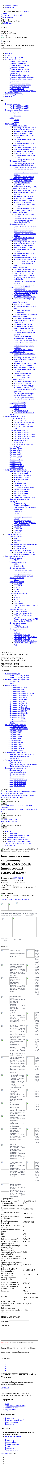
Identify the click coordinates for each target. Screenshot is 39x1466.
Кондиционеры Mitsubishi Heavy (21, 179)
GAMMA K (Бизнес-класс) (24, 422)
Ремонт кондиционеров (18, 63)
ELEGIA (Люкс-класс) (22, 424)
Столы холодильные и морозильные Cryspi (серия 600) (25, 636)
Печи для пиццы (20, 485)
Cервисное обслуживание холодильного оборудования (20, 84)
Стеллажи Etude (15, 458)
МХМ (16, 564)
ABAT (16, 560)
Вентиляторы (15, 112)
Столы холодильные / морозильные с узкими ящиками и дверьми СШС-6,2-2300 (17, 796)
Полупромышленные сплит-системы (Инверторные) (24, 394)
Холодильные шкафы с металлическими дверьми (23, 575)
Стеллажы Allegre (16, 460)
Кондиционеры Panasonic (19, 212)
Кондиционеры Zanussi (18, 267)
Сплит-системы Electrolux (23, 350)
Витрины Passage (16, 456)
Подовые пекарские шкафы (24, 487)
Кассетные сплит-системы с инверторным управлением (24, 327)
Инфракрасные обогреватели (20, 550)
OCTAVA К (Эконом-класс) (24, 420)
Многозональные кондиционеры (26, 187)
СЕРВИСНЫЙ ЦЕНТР (13, 59)
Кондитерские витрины (18, 418)
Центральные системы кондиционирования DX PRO (25, 296)
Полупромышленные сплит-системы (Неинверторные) (24, 398)
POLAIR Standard (20, 611)
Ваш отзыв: (5, 1326)
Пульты (12, 415)
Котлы (16, 481)
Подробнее (5, 1388)
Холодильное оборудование (15, 556)
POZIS (16, 589)
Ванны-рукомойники (22, 505)
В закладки (30, 887)
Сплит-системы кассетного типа (26, 291)
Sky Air (16, 409)
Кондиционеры (11, 124)
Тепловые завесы (16, 536)
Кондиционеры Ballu (17, 352)
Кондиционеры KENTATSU (20, 287)
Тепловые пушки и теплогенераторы (23, 544)
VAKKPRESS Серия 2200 (19, 108)
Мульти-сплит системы (22, 304)
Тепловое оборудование (14, 534)
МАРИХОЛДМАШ (21, 627)
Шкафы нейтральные (22, 525)
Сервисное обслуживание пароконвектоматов (19, 88)
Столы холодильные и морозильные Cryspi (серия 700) (25, 640)
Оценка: (4, 1348)
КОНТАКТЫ (10, 97)
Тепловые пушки (20, 546)
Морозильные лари (17, 582)
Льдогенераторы (16, 558)
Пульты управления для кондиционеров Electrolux (23, 337)
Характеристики (15, 899)
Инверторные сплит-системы (25, 128)
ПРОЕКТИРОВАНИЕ (13, 93)
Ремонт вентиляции (17, 67)
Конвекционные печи (22, 477)
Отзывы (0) (25, 899)
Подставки (18, 511)
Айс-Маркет (5, 1454)
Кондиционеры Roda (17, 224)
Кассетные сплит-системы (23, 131)
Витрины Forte (15, 452)
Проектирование (11, 1418)
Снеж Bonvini (19, 566)
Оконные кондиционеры (23, 210)
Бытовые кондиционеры (23, 181)
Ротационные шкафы (22, 489)
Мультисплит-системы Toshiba (25, 259)
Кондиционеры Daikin (18, 407)
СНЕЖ (16, 591)
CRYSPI (17, 595)
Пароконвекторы (20, 483)
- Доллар (10, 21)
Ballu (16, 538)
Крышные (17, 116)
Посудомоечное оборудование (25, 523)
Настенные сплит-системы (24, 143)
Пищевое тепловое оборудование (22, 472)
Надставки (18, 529)
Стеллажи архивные (21, 432)
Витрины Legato (16, 454)
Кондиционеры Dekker (18, 403)
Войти (26, 11)
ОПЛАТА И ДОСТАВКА (14, 57)
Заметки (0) (9, 7)
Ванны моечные (20, 503)
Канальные (18, 114)
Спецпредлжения (11, 1422)
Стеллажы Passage (16, 468)
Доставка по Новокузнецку (15, 1406)
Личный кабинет (11, 5)
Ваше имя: (5, 1322)
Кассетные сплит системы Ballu (25, 363)
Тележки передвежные (22, 521)
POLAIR (17, 588)
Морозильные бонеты (18, 562)
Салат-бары (18, 531)
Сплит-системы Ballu (22, 377)
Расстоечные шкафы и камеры (25, 497)
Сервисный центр (12, 1410)
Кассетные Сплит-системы (24, 271)
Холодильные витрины (18, 593)
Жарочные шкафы (20, 495)
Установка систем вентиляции (21, 69)
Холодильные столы (17, 629)
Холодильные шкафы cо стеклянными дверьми (23, 571)
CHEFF (16, 122)
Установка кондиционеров (19, 65)
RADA (16, 120)
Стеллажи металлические (19, 430)
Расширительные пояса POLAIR (26, 619)
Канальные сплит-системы (24, 130)
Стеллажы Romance (17, 466)
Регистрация (5, 13)
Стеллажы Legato (16, 464)
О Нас (7, 1446)
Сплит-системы (19, 289)
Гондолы (17, 532)
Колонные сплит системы (23, 198)
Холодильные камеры (18, 609)
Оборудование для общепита (16, 470)
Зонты (12, 118)
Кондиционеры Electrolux (19, 316)
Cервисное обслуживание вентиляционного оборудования (21, 76)
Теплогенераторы (20, 548)
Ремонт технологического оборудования (19, 72)
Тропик (16, 542)
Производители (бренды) (14, 1420)
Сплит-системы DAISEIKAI (24, 261)
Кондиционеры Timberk (18, 240)
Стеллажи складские (21, 438)
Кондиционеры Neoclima (19, 188)
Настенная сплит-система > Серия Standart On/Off (24, 221)
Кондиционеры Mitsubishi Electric (22, 165)
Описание (4, 899)
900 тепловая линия (21, 493)
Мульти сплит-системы (22, 202)
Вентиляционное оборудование (17, 110)
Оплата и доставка (12, 1444)
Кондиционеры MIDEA (18, 302)
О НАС (8, 55)
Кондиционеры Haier (17, 379)
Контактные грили (21, 479)
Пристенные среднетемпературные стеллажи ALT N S (26, 605)
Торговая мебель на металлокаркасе (21, 441)
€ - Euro (3, 21)
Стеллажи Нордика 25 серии (24, 434)
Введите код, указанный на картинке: (15, 1352)
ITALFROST (18, 586)
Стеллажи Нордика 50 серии (24, 436)
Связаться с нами (11, 1408)
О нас (7, 1404)
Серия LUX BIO (20, 405)
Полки (16, 513)
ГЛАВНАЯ (9, 53)
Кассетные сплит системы (23, 196)
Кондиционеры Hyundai (18, 126)
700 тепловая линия (21, 474)
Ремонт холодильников (18, 61)
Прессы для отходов (12, 104)
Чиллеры (17, 401)
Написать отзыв (28, 895)
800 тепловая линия (21, 491)
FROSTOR (18, 584)
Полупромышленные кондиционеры (22, 184)
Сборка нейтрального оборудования (23, 91)
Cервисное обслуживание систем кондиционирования (22, 80)
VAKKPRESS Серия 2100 (19, 106)
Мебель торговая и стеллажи (15, 416)
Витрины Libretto (16, 450)
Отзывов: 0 (16, 895)
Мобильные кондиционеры (24, 133)
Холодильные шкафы (17, 568)
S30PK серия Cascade (9, 821)
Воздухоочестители (21, 411)
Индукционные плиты (22, 475)
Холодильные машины (18, 623)
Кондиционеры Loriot (18, 161)
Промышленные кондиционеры (25, 293)
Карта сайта (9, 1424)
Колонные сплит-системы (23, 153)
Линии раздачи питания (23, 517)
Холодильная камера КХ (23, 613)
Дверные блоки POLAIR (23, 621)
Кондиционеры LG (17, 145)
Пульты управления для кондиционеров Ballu (22, 374)
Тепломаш (17, 540)
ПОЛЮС (17, 601)
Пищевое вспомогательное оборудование (19, 500)
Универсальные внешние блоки (25, 340)
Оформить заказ (7, 17)
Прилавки (17, 527)
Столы (16, 519)
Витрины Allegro (16, 448)
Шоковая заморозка (17, 578)
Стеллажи (17, 515)
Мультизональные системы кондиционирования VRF (24, 386)
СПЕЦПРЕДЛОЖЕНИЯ (14, 95)
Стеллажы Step (15, 462)
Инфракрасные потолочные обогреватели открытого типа (25, 553)
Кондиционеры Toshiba (18, 255)
